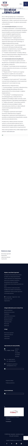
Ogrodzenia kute (7, 321)
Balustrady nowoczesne (9, 312)
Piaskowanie (4, 255)
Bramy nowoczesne (8, 318)
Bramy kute (6, 323)
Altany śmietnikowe (8, 310)
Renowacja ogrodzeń (6, 253)
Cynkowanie (4, 259)
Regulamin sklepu (9, 380)
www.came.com (11, 131)
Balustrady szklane (8, 320)
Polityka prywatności (10, 383)
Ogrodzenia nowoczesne (9, 316)
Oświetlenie (6, 314)
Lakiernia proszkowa (5, 257)
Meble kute (6, 325)
